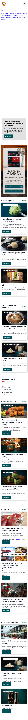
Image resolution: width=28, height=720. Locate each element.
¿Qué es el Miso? (8, 285)
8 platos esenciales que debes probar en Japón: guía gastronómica (12, 565)
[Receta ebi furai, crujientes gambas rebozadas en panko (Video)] (14, 410)
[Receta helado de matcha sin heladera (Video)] (14, 210)
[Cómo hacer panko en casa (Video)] (14, 349)
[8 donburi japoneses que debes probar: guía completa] (14, 519)
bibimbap (7, 128)
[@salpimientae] (3, 381)
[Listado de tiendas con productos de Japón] (14, 632)
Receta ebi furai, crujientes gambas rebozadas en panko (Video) (12, 422)
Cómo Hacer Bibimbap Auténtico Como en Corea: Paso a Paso (13, 124)
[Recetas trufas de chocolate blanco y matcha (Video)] (14, 477)
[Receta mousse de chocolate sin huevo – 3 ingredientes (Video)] (14, 317)
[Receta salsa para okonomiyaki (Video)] (14, 445)
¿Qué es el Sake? (8, 705)
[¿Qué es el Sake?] (14, 696)
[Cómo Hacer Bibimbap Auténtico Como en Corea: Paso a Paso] (14, 66)
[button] (24, 3)
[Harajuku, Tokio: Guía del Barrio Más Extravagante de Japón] (14, 590)
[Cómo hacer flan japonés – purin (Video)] (14, 243)
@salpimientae (8, 382)
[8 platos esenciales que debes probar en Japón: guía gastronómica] (14, 554)
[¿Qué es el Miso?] (14, 275)
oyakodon (18, 539)
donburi (16, 537)
